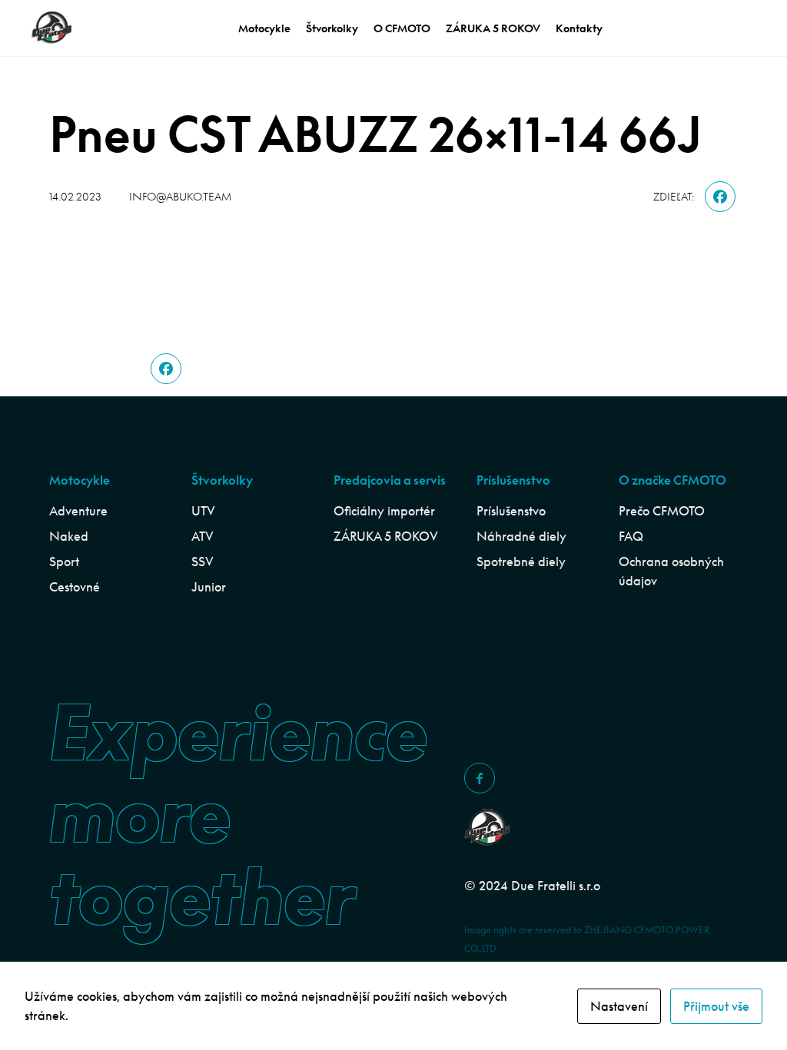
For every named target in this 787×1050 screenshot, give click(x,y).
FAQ (631, 536)
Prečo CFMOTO (662, 510)
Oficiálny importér (384, 510)
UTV (203, 510)
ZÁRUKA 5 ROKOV (493, 28)
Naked (68, 536)
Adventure (78, 510)
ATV (202, 536)
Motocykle (264, 28)
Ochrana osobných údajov (671, 571)
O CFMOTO (402, 28)
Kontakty (579, 28)
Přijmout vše (716, 1006)
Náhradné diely (521, 536)
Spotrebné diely (521, 561)
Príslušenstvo (511, 510)
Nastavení (619, 1006)
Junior (208, 587)
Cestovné (74, 587)
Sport (64, 561)
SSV (202, 561)
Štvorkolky (332, 28)
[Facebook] (720, 196)
